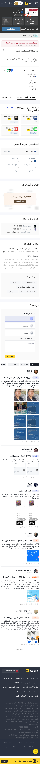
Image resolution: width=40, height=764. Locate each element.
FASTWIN (22, 746)
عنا (37, 678)
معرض (5, 687)
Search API (18, 683)
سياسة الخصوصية (30, 683)
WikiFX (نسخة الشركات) (30, 687)
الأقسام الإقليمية (21, 696)
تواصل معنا (30, 678)
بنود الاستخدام (8, 678)
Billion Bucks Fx (10, 743)
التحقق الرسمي (14, 687)
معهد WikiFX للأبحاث (29, 691)
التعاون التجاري (33, 696)
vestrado (31, 746)
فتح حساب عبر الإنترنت (29, 29)
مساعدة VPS (15, 691)
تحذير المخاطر (20, 678)
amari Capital (30, 743)
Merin (20, 743)
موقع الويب (11, 29)
